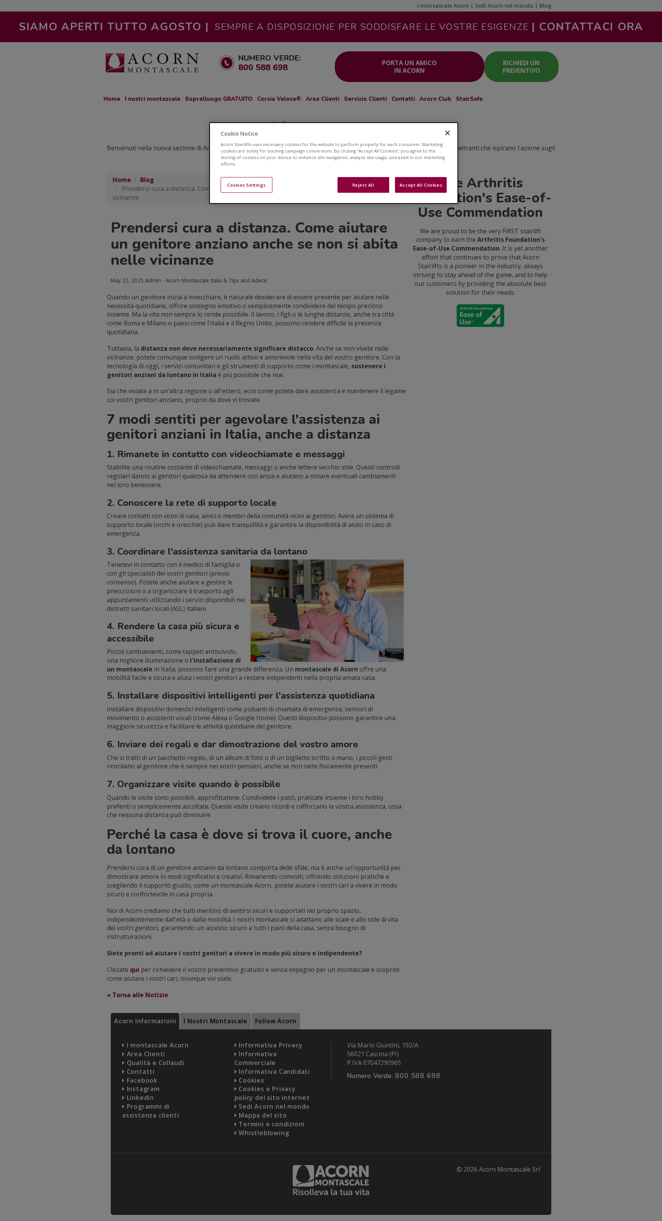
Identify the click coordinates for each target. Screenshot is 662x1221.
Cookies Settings (246, 184)
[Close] (447, 133)
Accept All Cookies (421, 184)
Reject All (363, 184)
